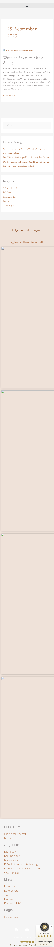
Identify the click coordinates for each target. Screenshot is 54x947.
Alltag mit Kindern (11, 188)
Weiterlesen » (9, 95)
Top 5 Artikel (9, 206)
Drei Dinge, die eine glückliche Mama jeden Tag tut (26, 157)
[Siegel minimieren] (51, 926)
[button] (27, 5)
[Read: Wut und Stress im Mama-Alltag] (18, 50)
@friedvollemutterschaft (27, 242)
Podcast (6, 201)
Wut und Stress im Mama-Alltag (24, 60)
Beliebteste (8, 192)
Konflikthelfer (9, 197)
